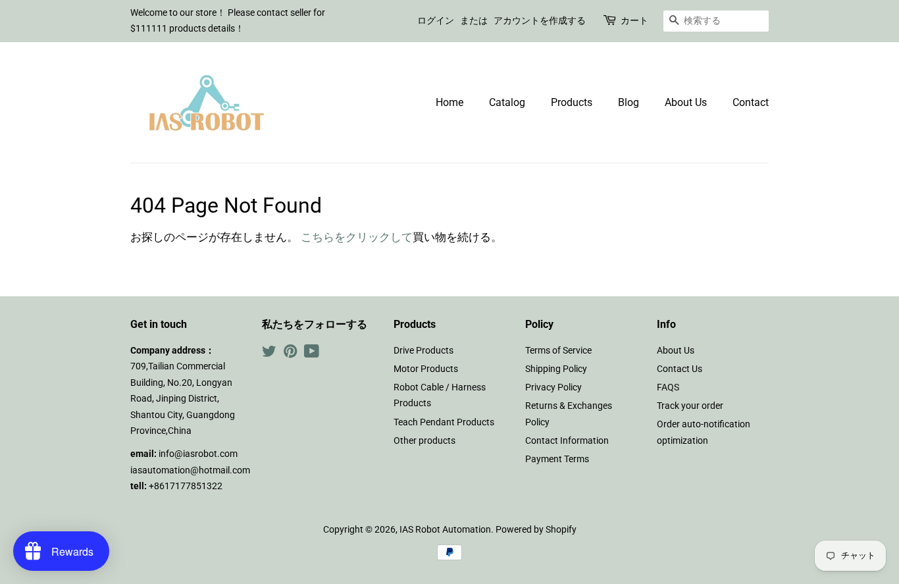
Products (571, 102)
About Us (686, 102)
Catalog (507, 102)
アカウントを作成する (540, 20)
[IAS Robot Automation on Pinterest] (290, 353)
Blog (628, 102)
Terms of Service (558, 350)
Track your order (690, 405)
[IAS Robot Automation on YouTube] (311, 353)
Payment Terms (557, 459)
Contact (750, 102)
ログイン (435, 20)
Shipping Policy (556, 369)
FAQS (668, 387)
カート (634, 20)
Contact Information (567, 440)
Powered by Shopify (536, 529)
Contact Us (679, 369)
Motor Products (426, 369)
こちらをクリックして (357, 237)
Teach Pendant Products (444, 422)
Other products (424, 440)
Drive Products (423, 350)
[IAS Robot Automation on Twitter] (269, 353)
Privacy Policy (553, 387)
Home (449, 102)
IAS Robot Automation (445, 529)
